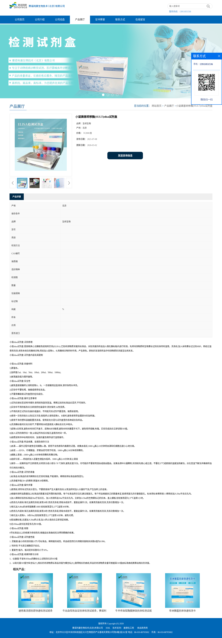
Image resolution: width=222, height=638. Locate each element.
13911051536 (185, 11)
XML (108, 628)
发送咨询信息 (125, 155)
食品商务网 (142, 628)
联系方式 (120, 19)
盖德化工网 (128, 628)
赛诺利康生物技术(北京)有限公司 (87, 628)
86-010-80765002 (141, 632)
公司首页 (19, 19)
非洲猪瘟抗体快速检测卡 (182, 610)
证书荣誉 (100, 19)
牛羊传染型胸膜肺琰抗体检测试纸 (133, 610)
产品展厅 (80, 19)
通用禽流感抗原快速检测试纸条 (36, 610)
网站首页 (156, 106)
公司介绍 (40, 19)
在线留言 (140, 19)
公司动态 (60, 19)
